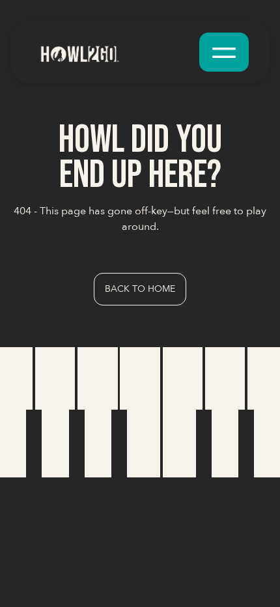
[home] (112, 51)
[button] (224, 52)
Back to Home (140, 289)
